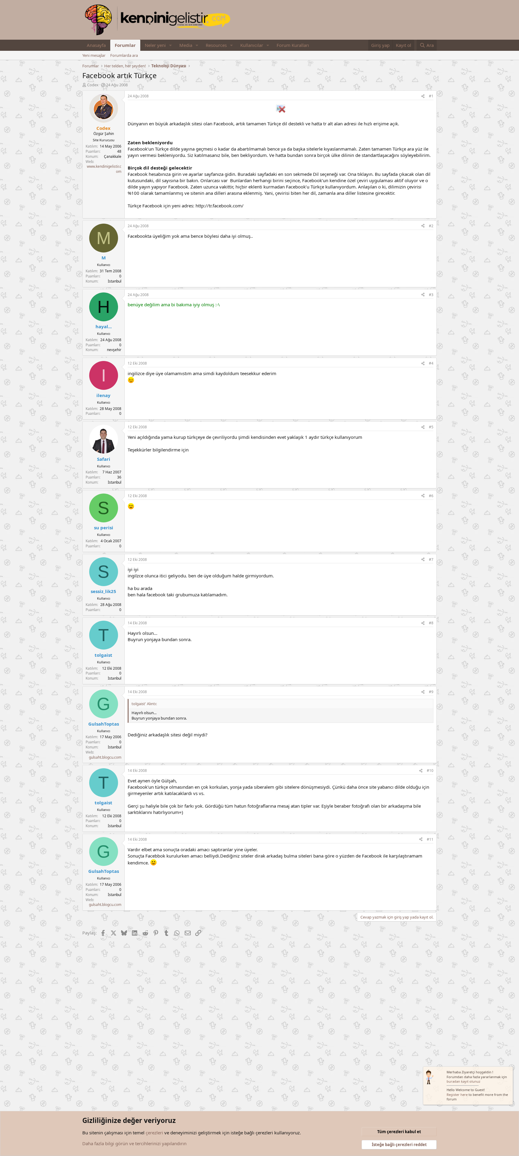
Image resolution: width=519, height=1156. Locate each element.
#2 (431, 225)
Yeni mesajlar (93, 55)
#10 (430, 770)
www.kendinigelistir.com (104, 169)
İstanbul (114, 281)
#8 (431, 622)
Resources (216, 45)
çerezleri (154, 1133)
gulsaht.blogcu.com (105, 757)
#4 (431, 363)
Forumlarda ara (124, 55)
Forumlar (125, 45)
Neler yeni (155, 45)
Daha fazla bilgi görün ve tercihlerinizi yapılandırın (134, 1143)
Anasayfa (96, 45)
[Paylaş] (423, 96)
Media (185, 45)
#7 (431, 559)
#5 (431, 427)
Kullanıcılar (251, 45)
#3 (431, 294)
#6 (431, 495)
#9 (431, 691)
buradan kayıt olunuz (463, 1081)
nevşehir (114, 349)
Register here (457, 1094)
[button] (170, 45)
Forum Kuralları (293, 45)
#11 (430, 839)
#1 (431, 96)
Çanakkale (112, 156)
